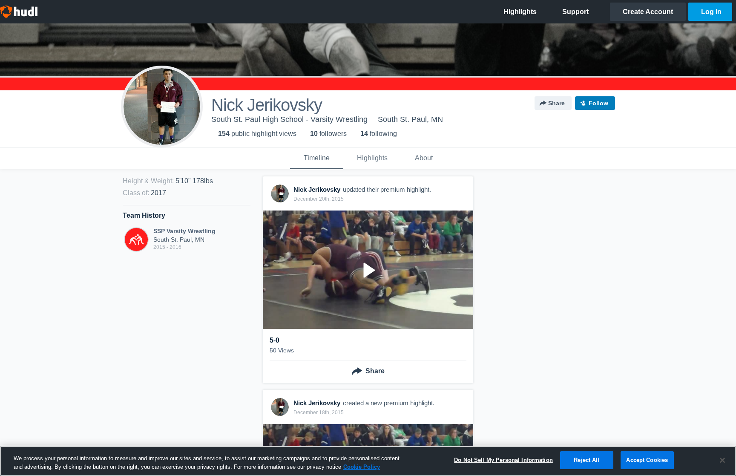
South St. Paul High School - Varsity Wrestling (289, 119)
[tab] (316, 158)
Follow (598, 103)
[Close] (722, 460)
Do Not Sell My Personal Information (503, 460)
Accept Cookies (647, 460)
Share (556, 103)
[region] (368, 461)
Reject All (586, 460)
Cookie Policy (361, 467)
